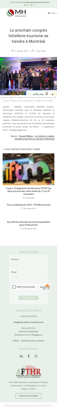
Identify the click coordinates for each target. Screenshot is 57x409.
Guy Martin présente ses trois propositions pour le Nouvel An (28, 223)
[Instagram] (35, 356)
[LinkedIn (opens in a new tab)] (31, 5)
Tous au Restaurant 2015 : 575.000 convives (28, 204)
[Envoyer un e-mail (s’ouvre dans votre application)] (34, 5)
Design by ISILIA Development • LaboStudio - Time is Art (35, 406)
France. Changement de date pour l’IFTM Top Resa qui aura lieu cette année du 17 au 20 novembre (28, 191)
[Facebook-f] (28, 356)
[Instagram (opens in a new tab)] (28, 5)
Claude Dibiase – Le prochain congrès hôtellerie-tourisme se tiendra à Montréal (34, 137)
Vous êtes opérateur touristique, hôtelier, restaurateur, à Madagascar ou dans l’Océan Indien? (28, 385)
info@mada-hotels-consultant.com (37, 2)
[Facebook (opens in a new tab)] (25, 5)
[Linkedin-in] (21, 356)
